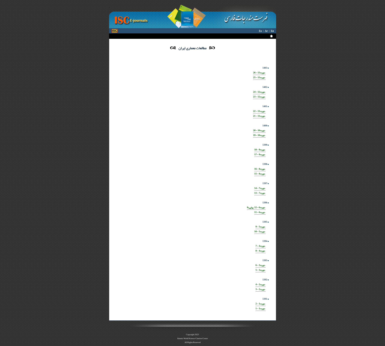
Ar (266, 30)
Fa (260, 30)
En (272, 30)
